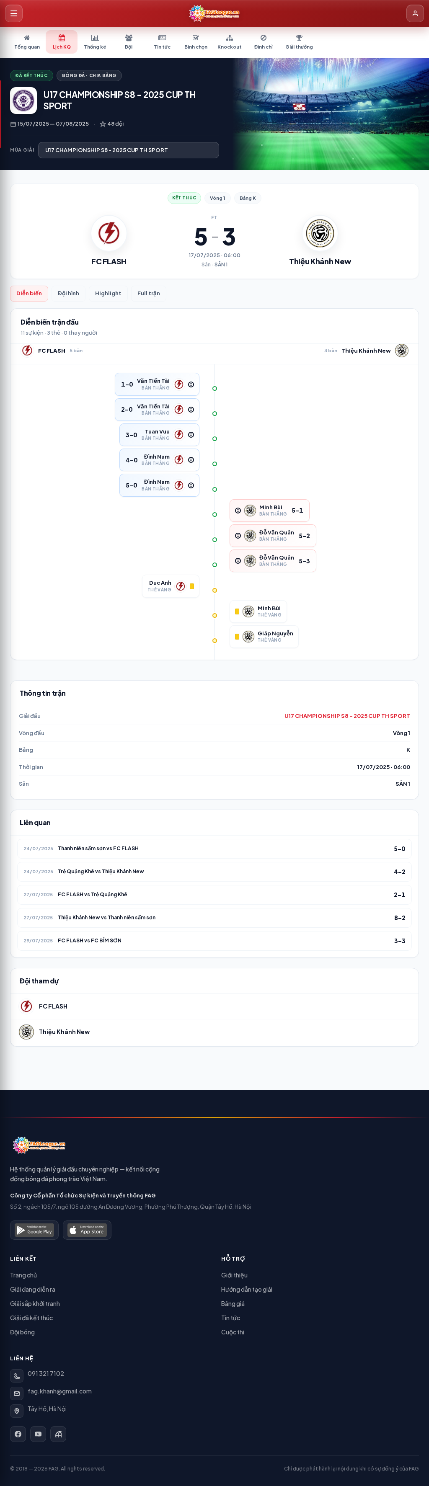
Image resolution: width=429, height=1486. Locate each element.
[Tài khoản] (415, 13)
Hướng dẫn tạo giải (246, 1289)
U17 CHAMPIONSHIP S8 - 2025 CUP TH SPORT (347, 715)
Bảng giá (233, 1303)
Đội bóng (22, 1332)
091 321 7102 (46, 1373)
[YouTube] (38, 1434)
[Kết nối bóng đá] (58, 1434)
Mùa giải (22, 149)
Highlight (108, 293)
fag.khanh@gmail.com (60, 1391)
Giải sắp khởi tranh (35, 1303)
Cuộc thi (232, 1332)
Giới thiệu (234, 1275)
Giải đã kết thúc (31, 1317)
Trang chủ (23, 1275)
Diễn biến (29, 293)
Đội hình (68, 293)
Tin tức (230, 1317)
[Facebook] (18, 1434)
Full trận (148, 293)
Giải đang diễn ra (32, 1289)
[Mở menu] (14, 13)
